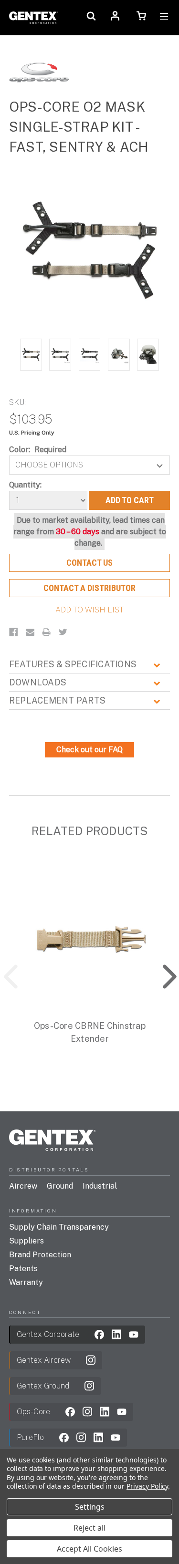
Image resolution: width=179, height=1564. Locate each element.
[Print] (46, 632)
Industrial (100, 1186)
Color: (38, 449)
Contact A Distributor (89, 588)
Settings (90, 1507)
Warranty (26, 1282)
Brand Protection (40, 1254)
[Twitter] (63, 632)
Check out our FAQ (89, 749)
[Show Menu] (164, 17)
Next (163, 974)
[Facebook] (13, 632)
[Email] (30, 632)
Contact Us (89, 563)
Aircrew (23, 1186)
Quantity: (25, 484)
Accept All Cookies (89, 1548)
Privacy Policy (147, 1486)
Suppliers (26, 1240)
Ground (60, 1186)
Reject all (89, 1528)
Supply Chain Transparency (59, 1227)
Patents (23, 1268)
